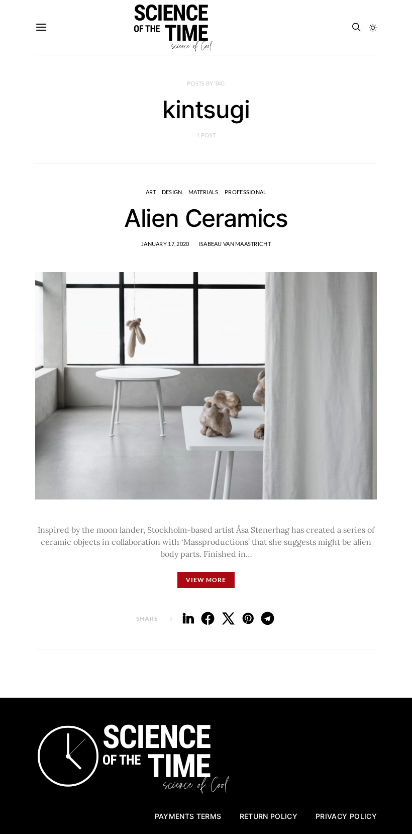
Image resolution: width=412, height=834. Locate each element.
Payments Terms (188, 816)
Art (151, 192)
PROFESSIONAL (245, 192)
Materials (203, 192)
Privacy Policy (346, 816)
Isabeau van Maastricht (235, 243)
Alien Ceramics (206, 218)
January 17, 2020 (165, 243)
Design (172, 192)
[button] (373, 28)
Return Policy (269, 816)
